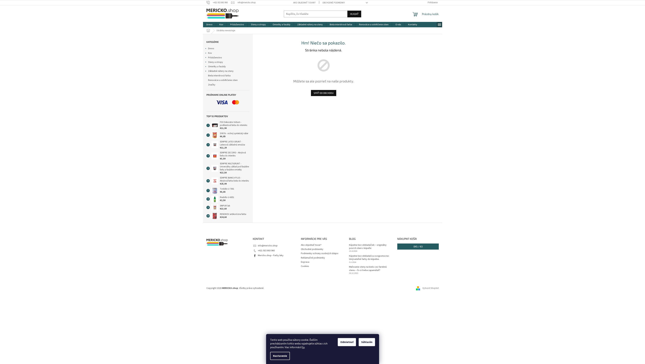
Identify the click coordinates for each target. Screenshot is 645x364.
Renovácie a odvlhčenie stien (223, 80)
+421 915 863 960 (266, 250)
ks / (418, 246)
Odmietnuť (346, 342)
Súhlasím (366, 342)
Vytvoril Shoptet (430, 288)
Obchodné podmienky (333, 2)
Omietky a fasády (217, 66)
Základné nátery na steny (221, 71)
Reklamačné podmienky (313, 258)
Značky (211, 84)
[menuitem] (209, 24)
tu (303, 347)
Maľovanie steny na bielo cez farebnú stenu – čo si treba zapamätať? (368, 268)
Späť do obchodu (324, 93)
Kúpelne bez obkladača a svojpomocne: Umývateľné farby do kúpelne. (369, 257)
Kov (210, 53)
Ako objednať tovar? (304, 2)
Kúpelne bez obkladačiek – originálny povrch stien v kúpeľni (367, 247)
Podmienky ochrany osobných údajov (319, 253)
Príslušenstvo (215, 57)
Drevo (211, 48)
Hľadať (354, 13)
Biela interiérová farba (219, 75)
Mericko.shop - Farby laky (270, 255)
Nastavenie (280, 356)
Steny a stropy (215, 62)
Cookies (305, 266)
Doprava (305, 262)
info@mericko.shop (268, 245)
